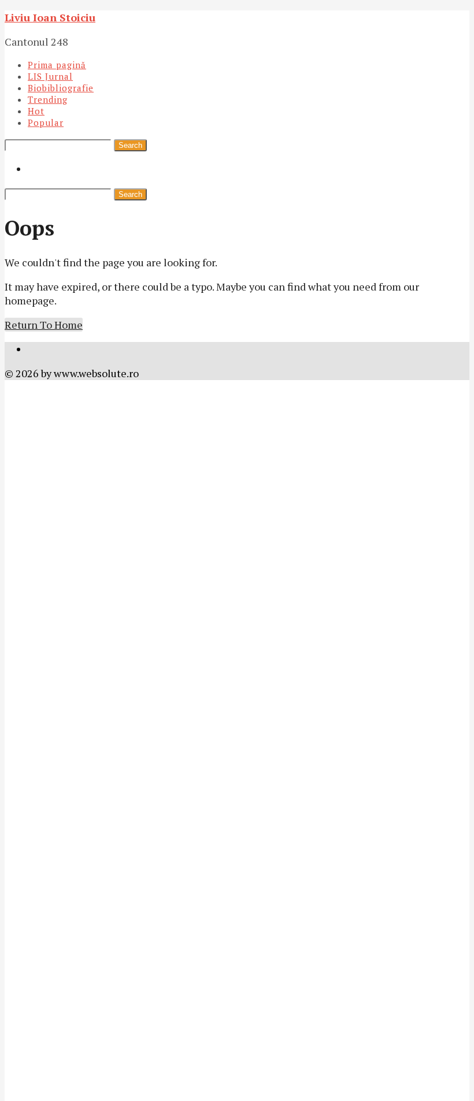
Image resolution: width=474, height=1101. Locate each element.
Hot (36, 111)
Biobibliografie (61, 88)
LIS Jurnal (50, 76)
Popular (46, 122)
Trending (48, 99)
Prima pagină (57, 64)
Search (130, 145)
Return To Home (44, 325)
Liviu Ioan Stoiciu (50, 17)
